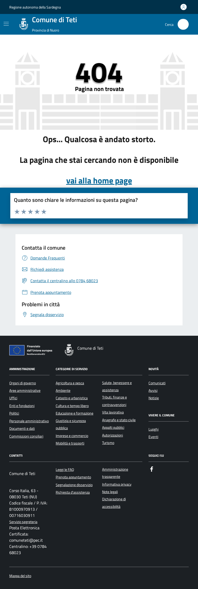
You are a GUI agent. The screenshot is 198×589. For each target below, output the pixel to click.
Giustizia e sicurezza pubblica (71, 424)
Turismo (108, 443)
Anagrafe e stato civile (119, 420)
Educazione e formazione (74, 413)
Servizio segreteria (23, 522)
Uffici (13, 398)
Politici (14, 413)
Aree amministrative (24, 390)
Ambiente (63, 390)
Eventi (153, 437)
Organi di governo (22, 383)
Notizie (153, 398)
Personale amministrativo (29, 421)
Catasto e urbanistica (72, 398)
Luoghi (153, 429)
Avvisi (153, 390)
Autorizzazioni (112, 435)
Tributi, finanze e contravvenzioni (114, 400)
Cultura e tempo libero (72, 406)
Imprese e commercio (72, 436)
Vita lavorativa (113, 412)
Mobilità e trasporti (70, 443)
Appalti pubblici (113, 427)
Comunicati (157, 383)
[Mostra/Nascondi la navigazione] (6, 24)
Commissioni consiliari (26, 436)
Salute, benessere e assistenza (117, 386)
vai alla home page (99, 180)
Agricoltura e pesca (70, 383)
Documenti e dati (22, 428)
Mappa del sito (20, 576)
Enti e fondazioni (22, 406)
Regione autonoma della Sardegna (35, 7)
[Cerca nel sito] (183, 24)
